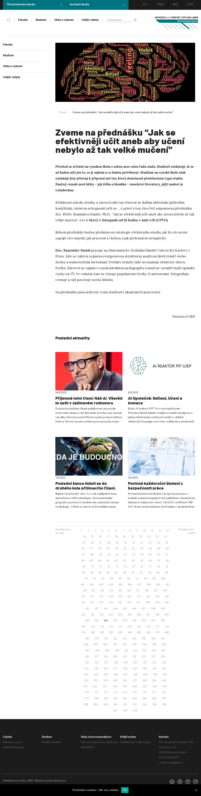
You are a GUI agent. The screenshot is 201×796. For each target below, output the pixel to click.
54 (141, 554)
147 (144, 608)
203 (134, 644)
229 (125, 662)
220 (124, 656)
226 (96, 662)
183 (120, 632)
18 (116, 536)
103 (101, 584)
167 (153, 620)
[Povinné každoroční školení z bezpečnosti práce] (161, 456)
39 (108, 548)
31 (133, 542)
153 (111, 614)
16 (100, 536)
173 (120, 626)
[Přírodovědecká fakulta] (8, 19)
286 (154, 698)
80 (83, 572)
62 (116, 560)
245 (106, 674)
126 (130, 596)
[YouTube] (195, 781)
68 (167, 560)
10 (144, 530)
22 (148, 536)
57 (166, 554)
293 (134, 704)
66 (150, 560)
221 (134, 656)
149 (163, 608)
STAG (160, 4)
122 (92, 596)
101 (82, 584)
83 (108, 572)
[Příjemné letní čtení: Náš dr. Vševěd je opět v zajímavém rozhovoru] (88, 371)
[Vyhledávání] (136, 20)
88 (149, 572)
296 (164, 704)
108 (149, 584)
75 (133, 566)
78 (158, 566)
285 (144, 698)
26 (92, 542)
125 (120, 596)
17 (108, 536)
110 (167, 584)
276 (144, 692)
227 (106, 662)
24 (165, 536)
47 (83, 554)
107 (139, 584)
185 (139, 632)
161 (97, 620)
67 (158, 560)
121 (83, 596)
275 (135, 692)
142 (96, 608)
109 (158, 584)
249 (145, 674)
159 (167, 614)
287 (164, 698)
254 (105, 680)
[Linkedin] (187, 781)
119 (156, 590)
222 (144, 656)
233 (164, 662)
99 (154, 578)
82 (100, 572)
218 (106, 656)
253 (96, 680)
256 (125, 680)
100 (163, 578)
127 (139, 596)
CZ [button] (144, 4)
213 (144, 650)
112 (93, 590)
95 (120, 578)
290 (105, 704)
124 (111, 596)
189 (87, 638)
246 (115, 674)
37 (91, 548)
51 (117, 554)
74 (125, 566)
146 (134, 608)
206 (164, 644)
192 (115, 638)
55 (150, 554)
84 (116, 572)
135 (120, 602)
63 (124, 560)
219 (115, 656)
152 (102, 614)
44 (150, 548)
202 (124, 644)
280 (96, 698)
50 (109, 554)
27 (100, 542)
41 (125, 548)
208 (97, 650)
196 (153, 638)
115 (120, 590)
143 (106, 608)
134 (111, 602)
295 (154, 704)
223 (153, 656)
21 (141, 536)
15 (92, 536)
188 (167, 632)
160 (87, 620)
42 (133, 548)
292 (125, 704)
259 (154, 680)
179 (84, 632)
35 (166, 542)
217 (96, 656)
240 (145, 668)
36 (83, 548)
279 (86, 698)
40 (116, 548)
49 (100, 554)
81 (92, 572)
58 (82, 560)
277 (154, 692)
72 (108, 566)
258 (144, 680)
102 (92, 584)
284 (134, 698)
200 (105, 644)
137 (139, 602)
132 (92, 602)
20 (132, 536)
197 (163, 638)
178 (167, 626)
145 (125, 608)
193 (125, 638)
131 (83, 602)
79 (166, 566)
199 (95, 644)
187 (158, 632)
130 (167, 596)
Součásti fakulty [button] (79, 4)
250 (155, 674)
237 (115, 668)
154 (120, 614)
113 (102, 590)
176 (148, 626)
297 (115, 710)
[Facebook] (172, 781)
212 (135, 650)
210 (117, 650)
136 (129, 602)
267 (145, 686)
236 (106, 668)
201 (115, 644)
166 (144, 620)
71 (100, 566)
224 (163, 656)
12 (160, 530)
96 (128, 578)
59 (91, 560)
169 (83, 626)
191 (106, 638)
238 (125, 668)
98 (145, 578)
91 (86, 578)
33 (150, 542)
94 (111, 578)
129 (157, 596)
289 (95, 704)
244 (96, 674)
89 (158, 572)
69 (83, 566)
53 (133, 554)
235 (96, 668)
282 (115, 698)
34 (158, 542)
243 (86, 674)
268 (154, 686)
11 (152, 530)
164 (125, 620)
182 (111, 632)
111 (84, 590)
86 (133, 572)
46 (167, 548)
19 (124, 536)
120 (165, 590)
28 (108, 542)
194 (134, 638)
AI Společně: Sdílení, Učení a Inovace (155, 400)
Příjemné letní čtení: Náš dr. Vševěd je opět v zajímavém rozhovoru (88, 400)
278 (164, 692)
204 (144, 644)
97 (137, 578)
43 (141, 548)
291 (115, 704)
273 (115, 692)
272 (106, 692)
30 (125, 542)
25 (83, 542)
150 (84, 614)
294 (144, 704)
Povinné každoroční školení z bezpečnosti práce (155, 486)
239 (135, 668)
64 (133, 560)
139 (157, 602)
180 (93, 632)
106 (130, 584)
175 (139, 626)
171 (102, 626)
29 (117, 542)
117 (138, 590)
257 (135, 680)
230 (135, 662)
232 (154, 662)
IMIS (175, 4)
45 (158, 548)
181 (102, 632)
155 (130, 614)
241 (154, 668)
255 (115, 680)
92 (94, 578)
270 (87, 692)
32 (141, 542)
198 (86, 644)
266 (134, 686)
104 (111, 584)
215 (163, 650)
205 (154, 644)
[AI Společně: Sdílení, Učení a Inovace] (161, 371)
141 (87, 608)
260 (164, 680)
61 (108, 560)
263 (105, 686)
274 (125, 692)
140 (167, 602)
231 (145, 662)
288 (86, 704)
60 (99, 560)
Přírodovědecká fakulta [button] (21, 4)
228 (116, 662)
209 (107, 650)
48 (91, 554)
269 (164, 686)
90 (166, 572)
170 (93, 626)
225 (87, 662)
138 (148, 602)
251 (165, 674)
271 (96, 692)
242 (164, 668)
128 (148, 596)
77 (150, 566)
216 (87, 656)
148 (153, 608)
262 (95, 686)
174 (130, 626)
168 (163, 620)
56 (158, 554)
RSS (30, 781)
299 (135, 710)
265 (125, 686)
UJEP (190, 4)
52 (125, 554)
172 (111, 626)
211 (126, 650)
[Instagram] (179, 781)
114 (111, 590)
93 (102, 578)
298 (125, 710)
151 (92, 614)
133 (101, 602)
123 (101, 596)
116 (129, 590)
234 (86, 668)
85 (124, 572)
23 (157, 536)
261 (86, 686)
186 (148, 632)
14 (84, 536)
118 (147, 590)
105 (120, 584)
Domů (62, 112)
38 (99, 548)
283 (125, 698)
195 (144, 638)
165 (134, 620)
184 (130, 632)
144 (115, 608)
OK (125, 789)
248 (135, 674)
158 (157, 614)
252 (86, 680)
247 (125, 674)
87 (141, 572)
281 (106, 698)
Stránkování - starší (186, 531)
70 (92, 566)
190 (97, 638)
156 (139, 614)
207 (87, 650)
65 (141, 560)
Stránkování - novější (63, 531)
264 (115, 686)
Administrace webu (14, 781)
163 (115, 620)
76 (141, 566)
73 (116, 566)
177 (158, 626)
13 (168, 530)
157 (148, 614)
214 (154, 650)
